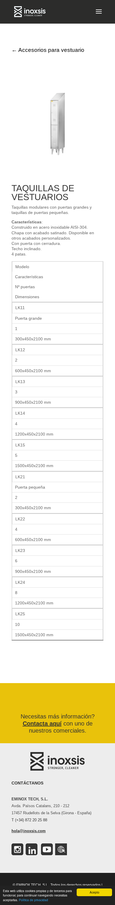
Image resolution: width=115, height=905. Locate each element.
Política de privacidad (33, 900)
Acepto (94, 892)
